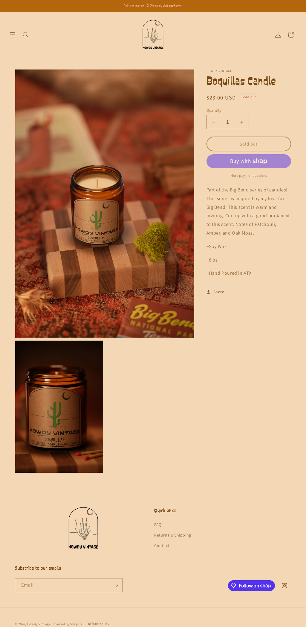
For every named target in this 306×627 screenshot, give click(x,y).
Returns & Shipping (172, 535)
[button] (12, 34)
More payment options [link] (248, 175)
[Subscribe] (115, 585)
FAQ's (159, 524)
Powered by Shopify (66, 624)
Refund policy (98, 624)
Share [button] (218, 291)
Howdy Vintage (39, 624)
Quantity (213, 110)
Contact (161, 545)
